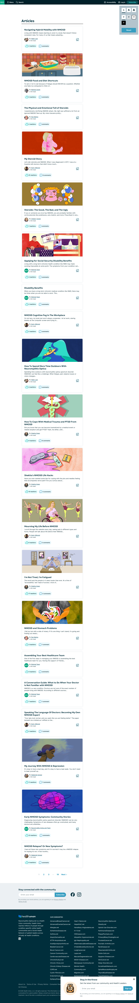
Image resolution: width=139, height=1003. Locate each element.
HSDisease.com (79, 934)
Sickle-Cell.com (103, 953)
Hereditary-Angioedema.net (84, 927)
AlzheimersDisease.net (58, 931)
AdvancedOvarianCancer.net (60, 924)
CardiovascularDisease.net (59, 956)
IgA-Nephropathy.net (81, 940)
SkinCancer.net (103, 960)
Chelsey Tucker (36, 219)
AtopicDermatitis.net (57, 937)
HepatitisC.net (79, 924)
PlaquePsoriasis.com (105, 934)
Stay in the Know (88, 979)
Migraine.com (79, 973)
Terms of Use (22, 901)
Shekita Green (35, 433)
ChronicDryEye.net (57, 960)
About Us (21, 984)
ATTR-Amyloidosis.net (58, 940)
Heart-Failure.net (80, 921)
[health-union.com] (26, 917)
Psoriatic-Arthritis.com (106, 944)
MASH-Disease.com (81, 960)
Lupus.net (77, 953)
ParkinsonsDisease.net (106, 931)
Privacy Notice (120, 993)
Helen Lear (34, 38)
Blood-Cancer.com (56, 950)
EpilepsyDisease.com (57, 979)
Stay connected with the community (37, 889)
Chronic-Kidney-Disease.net (60, 966)
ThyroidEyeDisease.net (106, 973)
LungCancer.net (79, 950)
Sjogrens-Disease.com (106, 956)
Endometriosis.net (56, 976)
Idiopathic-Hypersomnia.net (84, 937)
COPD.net (53, 969)
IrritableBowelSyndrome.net (84, 947)
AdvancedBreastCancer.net (60, 921)
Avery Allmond (35, 168)
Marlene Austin (35, 89)
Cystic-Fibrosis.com (57, 973)
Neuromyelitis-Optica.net (107, 921)
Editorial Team (35, 269)
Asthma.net (54, 934)
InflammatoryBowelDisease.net (85, 944)
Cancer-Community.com (58, 953)
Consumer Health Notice (58, 984)
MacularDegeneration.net (83, 956)
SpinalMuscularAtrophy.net (107, 969)
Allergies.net (54, 927)
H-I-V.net (77, 931)
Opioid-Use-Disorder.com (107, 927)
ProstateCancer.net (105, 940)
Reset (128, 30)
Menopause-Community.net (84, 963)
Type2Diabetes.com (105, 976)
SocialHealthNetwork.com (107, 966)
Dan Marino (34, 117)
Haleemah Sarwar (36, 775)
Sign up (128, 988)
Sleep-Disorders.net (105, 963)
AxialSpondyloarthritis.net (59, 944)
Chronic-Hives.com (57, 963)
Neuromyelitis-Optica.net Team (40, 828)
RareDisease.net (104, 947)
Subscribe (132, 2)
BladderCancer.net (56, 947)
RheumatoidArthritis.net (106, 950)
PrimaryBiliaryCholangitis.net (108, 937)
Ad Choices (22, 987)
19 (57, 874)
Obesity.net (102, 924)
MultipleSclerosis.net (81, 976)
